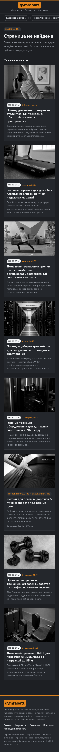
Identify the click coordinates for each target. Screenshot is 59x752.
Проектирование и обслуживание (29, 494)
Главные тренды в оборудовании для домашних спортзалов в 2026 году (27, 426)
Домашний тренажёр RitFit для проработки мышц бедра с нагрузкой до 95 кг (28, 656)
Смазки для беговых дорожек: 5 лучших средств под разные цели (29, 502)
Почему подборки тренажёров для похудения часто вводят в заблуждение (28, 350)
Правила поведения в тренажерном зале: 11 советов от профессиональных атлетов (28, 583)
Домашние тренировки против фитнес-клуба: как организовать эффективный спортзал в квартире (28, 272)
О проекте (16, 10)
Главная (7, 725)
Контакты (43, 10)
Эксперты (30, 10)
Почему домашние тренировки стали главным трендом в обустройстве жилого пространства (28, 115)
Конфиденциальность (15, 729)
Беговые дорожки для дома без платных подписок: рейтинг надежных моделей (29, 193)
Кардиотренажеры (16, 17)
